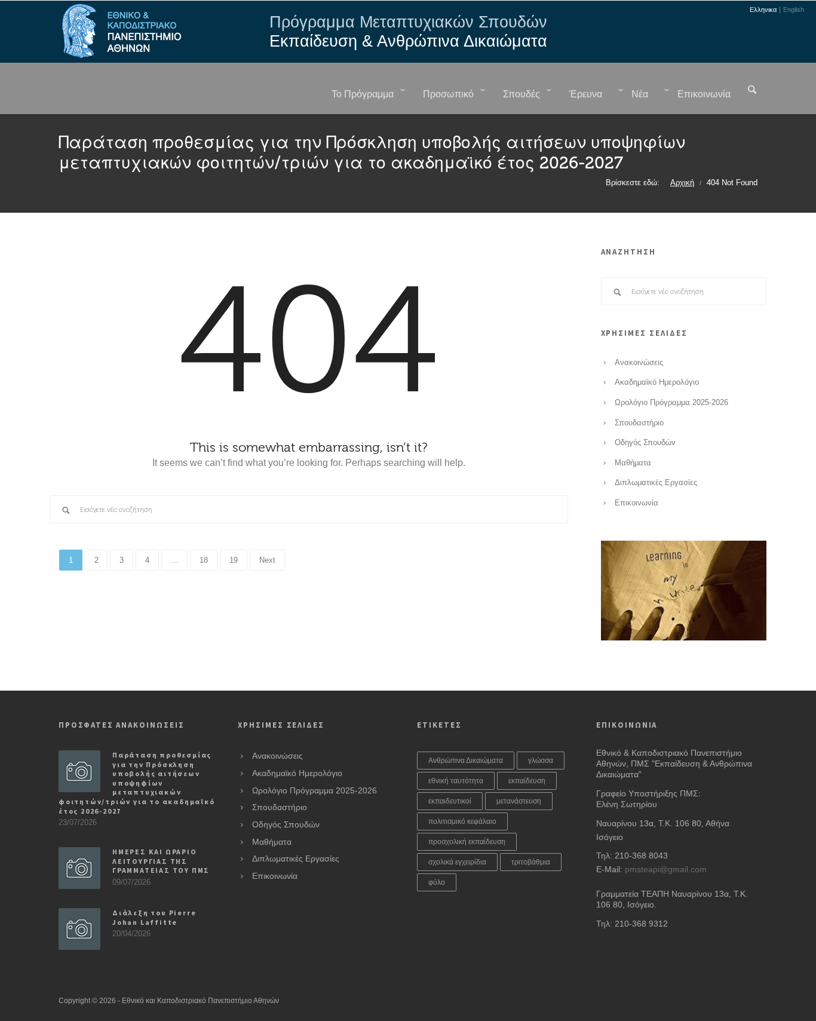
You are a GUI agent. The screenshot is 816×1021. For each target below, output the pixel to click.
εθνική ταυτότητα (455, 781)
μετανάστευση (518, 801)
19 (233, 560)
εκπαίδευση (526, 781)
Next (267, 560)
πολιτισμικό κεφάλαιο (462, 821)
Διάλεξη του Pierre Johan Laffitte (154, 917)
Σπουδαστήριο (639, 423)
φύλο (436, 882)
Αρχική (682, 183)
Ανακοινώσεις (639, 362)
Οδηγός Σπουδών (645, 443)
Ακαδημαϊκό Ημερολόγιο (657, 382)
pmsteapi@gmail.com (666, 869)
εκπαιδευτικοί (449, 801)
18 (204, 560)
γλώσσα (540, 760)
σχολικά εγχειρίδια (457, 862)
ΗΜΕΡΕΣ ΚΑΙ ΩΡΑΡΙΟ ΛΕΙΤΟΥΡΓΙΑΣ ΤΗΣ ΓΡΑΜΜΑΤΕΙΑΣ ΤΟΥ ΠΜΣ (161, 861)
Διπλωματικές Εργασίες (656, 483)
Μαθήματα (633, 463)
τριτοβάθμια (530, 862)
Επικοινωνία (636, 503)
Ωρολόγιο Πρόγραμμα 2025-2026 (671, 402)
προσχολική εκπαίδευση (466, 842)
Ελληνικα (763, 10)
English (793, 10)
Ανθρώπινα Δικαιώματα (465, 760)
